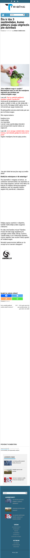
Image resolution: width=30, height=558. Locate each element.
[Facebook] (6, 295)
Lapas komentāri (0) (5, 448)
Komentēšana (16, 544)
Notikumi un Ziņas (16, 536)
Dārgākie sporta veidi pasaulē (19, 509)
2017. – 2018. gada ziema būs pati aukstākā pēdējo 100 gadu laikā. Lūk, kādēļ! (22, 307)
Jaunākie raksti (16, 527)
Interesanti (16, 529)
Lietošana (16, 543)
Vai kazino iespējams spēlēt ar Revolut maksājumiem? (18, 517)
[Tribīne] (3, 15)
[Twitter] (17, 295)
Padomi (8, 301)
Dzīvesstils (16, 534)
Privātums (16, 546)
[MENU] (27, 15)
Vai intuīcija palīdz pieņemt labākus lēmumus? (18, 501)
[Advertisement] (15, 48)
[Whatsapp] (17, 298)
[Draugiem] (6, 298)
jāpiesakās (12, 450)
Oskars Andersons (19, 30)
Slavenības (16, 532)
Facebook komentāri (14, 448)
